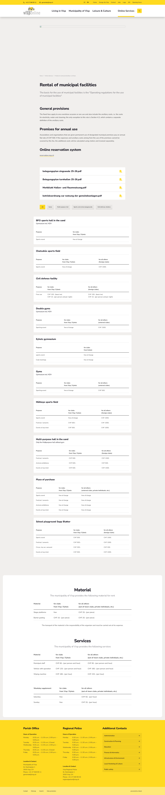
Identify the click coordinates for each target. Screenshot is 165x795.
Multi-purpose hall (62, 207)
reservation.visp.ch (47, 155)
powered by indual (136, 791)
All (42, 207)
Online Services (49, 76)
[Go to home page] (31, 10)
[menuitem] (95, 2)
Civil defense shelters (104, 207)
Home (41, 76)
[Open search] (139, 11)
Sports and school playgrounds (83, 207)
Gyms (50, 207)
